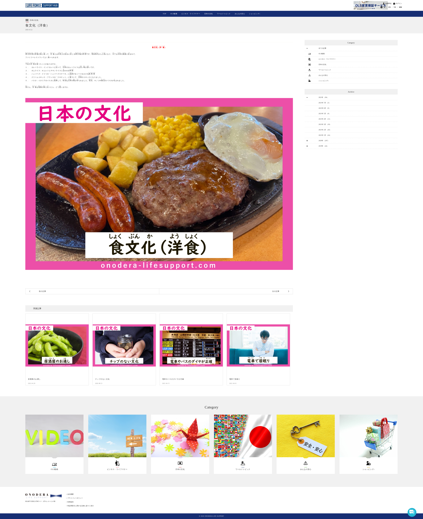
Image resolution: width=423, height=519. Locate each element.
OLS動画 (173, 14)
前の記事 (42, 291)
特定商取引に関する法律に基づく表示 (80, 506)
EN (390, 7)
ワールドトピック (224, 14)
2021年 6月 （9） (324, 108)
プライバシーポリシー (75, 498)
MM (400, 7)
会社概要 (70, 494)
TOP (164, 14)
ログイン (399, 3)
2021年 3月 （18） (325, 124)
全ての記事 (322, 48)
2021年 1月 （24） (325, 135)
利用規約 (70, 502)
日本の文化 (208, 14)
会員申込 (388, 3)
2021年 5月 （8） (324, 113)
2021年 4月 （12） (325, 119)
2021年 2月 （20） (325, 130)
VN (395, 7)
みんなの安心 (240, 14)
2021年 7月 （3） (324, 103)
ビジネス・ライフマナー (190, 14)
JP (384, 7)
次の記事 (275, 291)
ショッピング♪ (254, 14)
